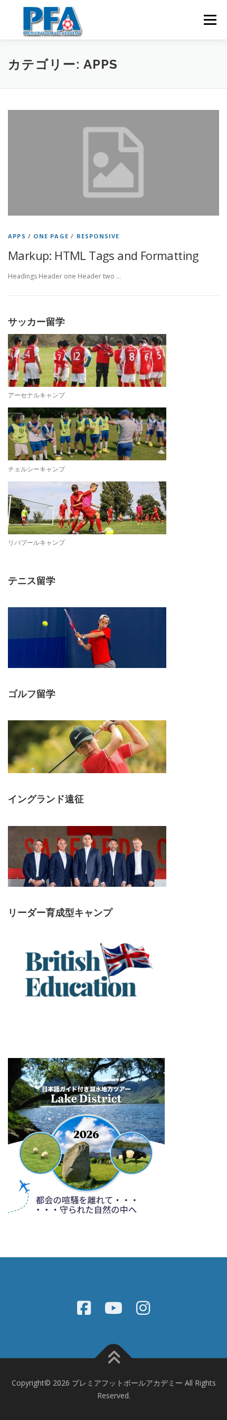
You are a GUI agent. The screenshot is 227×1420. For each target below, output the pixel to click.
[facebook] (84, 1308)
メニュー (210, 19)
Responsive (98, 236)
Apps (17, 236)
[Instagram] (143, 1308)
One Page (51, 236)
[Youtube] (113, 1308)
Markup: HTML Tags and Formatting (103, 255)
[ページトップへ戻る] (114, 1358)
